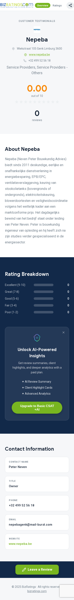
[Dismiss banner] (63, 332)
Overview (42, 5)
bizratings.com (37, 591)
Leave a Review (40, 569)
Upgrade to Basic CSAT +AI (37, 407)
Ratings (57, 5)
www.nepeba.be (39, 54)
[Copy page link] (70, 5)
